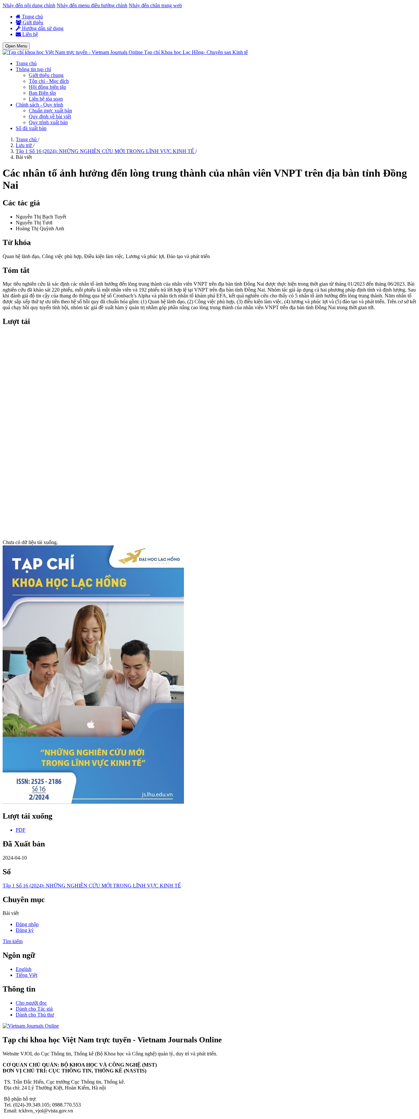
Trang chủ (32, 16)
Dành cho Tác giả (34, 1009)
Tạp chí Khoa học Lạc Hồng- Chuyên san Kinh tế (196, 52)
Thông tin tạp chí (33, 69)
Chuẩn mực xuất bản (50, 110)
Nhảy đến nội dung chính (29, 5)
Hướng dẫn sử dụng (42, 28)
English (23, 969)
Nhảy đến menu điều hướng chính (92, 5)
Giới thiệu (32, 22)
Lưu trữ (24, 145)
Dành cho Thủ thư (35, 1014)
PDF (21, 830)
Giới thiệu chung (46, 75)
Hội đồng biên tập (47, 87)
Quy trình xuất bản (48, 122)
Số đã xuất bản (31, 128)
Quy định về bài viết (50, 116)
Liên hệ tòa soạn (46, 99)
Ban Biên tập (42, 93)
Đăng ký (25, 930)
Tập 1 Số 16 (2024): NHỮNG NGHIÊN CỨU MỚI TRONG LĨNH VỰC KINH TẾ (105, 151)
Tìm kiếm (13, 941)
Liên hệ (29, 34)
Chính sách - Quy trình (39, 104)
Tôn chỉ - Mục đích (49, 81)
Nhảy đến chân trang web (155, 5)
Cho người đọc (31, 1003)
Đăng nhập (27, 924)
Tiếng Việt (26, 975)
